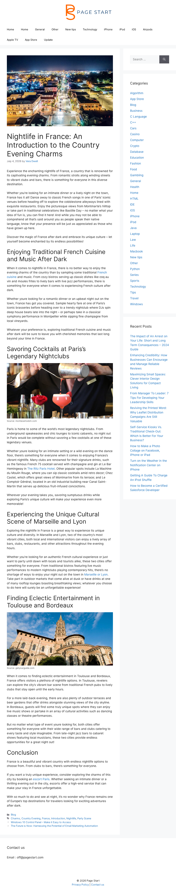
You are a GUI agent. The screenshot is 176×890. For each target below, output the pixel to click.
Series (134, 275)
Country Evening (31, 818)
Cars (133, 128)
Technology (90, 29)
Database (137, 151)
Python (135, 269)
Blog (13, 814)
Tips (133, 292)
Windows (136, 304)
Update (48, 39)
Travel (134, 298)
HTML (134, 198)
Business (136, 110)
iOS (134, 29)
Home (10, 29)
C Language (138, 116)
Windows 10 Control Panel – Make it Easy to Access (41, 822)
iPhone (108, 29)
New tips (70, 29)
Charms (15, 818)
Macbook (136, 251)
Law (133, 239)
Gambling (136, 175)
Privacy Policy (80, 884)
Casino (135, 134)
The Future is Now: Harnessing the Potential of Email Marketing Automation (54, 825)
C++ (133, 122)
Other (55, 29)
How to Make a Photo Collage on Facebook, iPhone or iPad (145, 450)
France (46, 818)
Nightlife (71, 818)
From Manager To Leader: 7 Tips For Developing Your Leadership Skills (149, 398)
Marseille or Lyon (96, 574)
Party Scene (84, 818)
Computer (137, 140)
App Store (31, 39)
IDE (132, 204)
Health (134, 187)
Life (132, 245)
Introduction (58, 818)
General (40, 29)
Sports (134, 280)
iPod (122, 29)
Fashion (135, 163)
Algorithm (136, 93)
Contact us (97, 884)
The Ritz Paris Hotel (41, 468)
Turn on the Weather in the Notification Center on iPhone (148, 465)
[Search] (164, 59)
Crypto (134, 146)
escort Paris (41, 779)
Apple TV (12, 39)
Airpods (147, 29)
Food (133, 169)
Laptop (135, 234)
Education (137, 157)
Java (133, 228)
